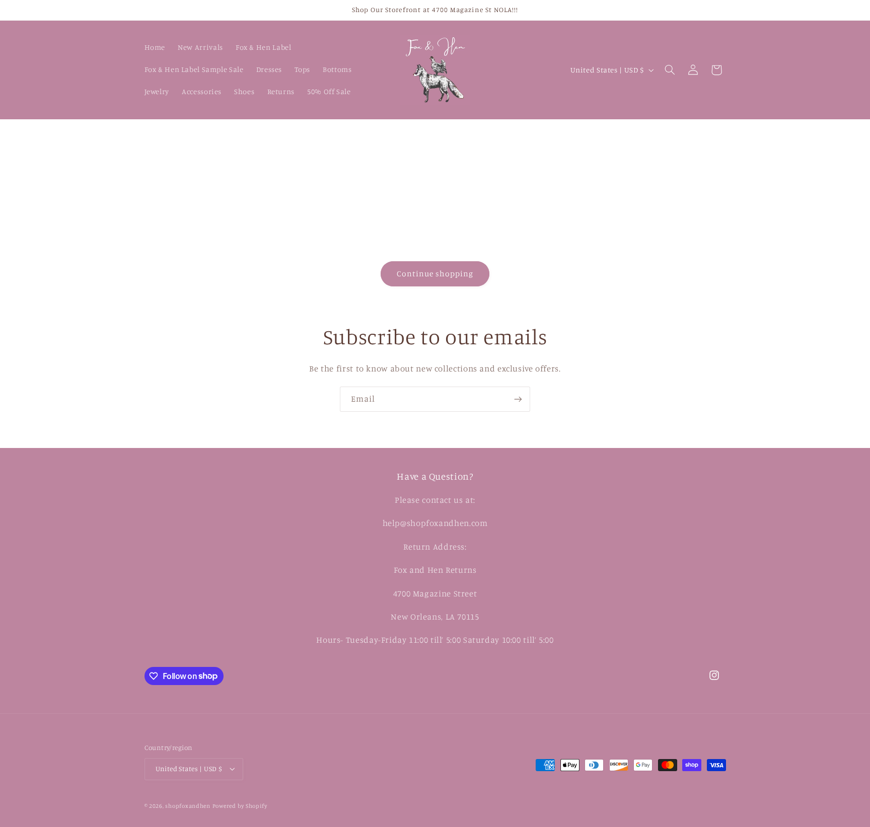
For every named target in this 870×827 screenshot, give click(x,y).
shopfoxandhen (187, 805)
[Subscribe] (518, 399)
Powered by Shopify (239, 805)
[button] (669, 70)
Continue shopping (435, 273)
